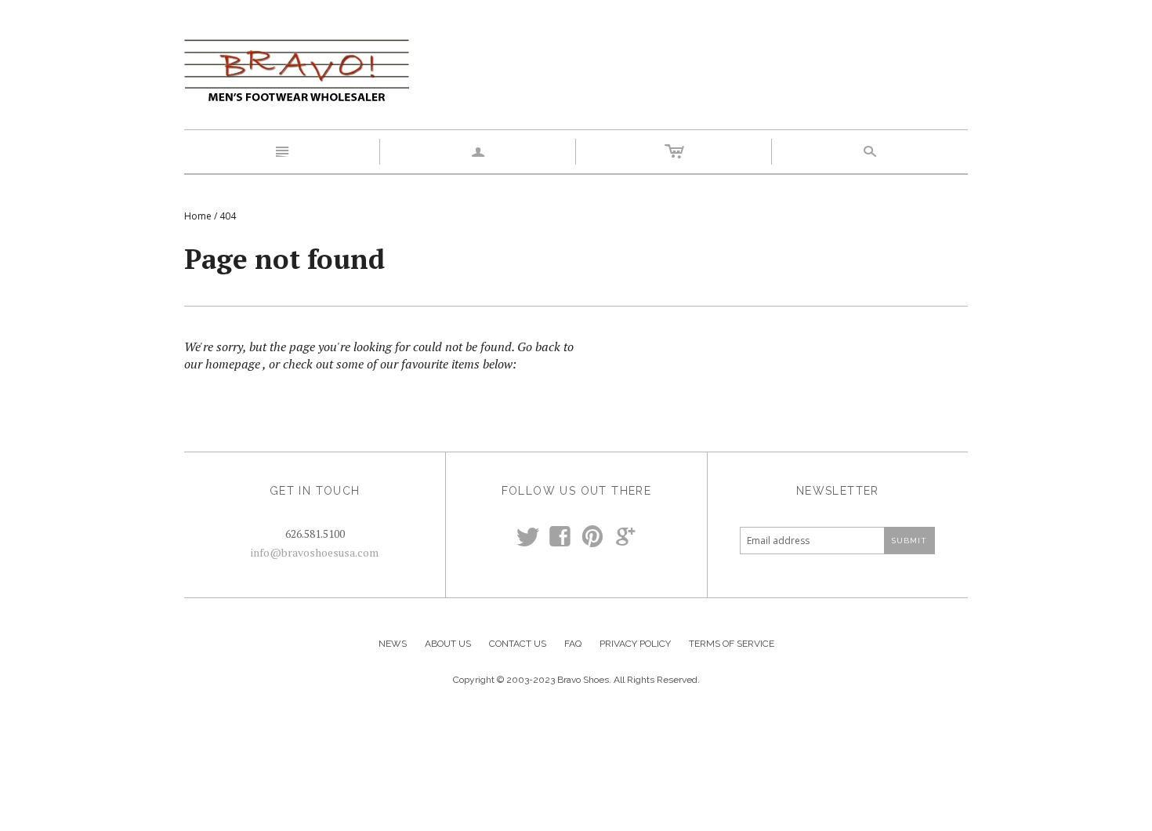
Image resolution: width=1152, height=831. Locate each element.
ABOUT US (448, 643)
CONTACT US (517, 643)
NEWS (393, 643)
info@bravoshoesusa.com (315, 552)
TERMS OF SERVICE (731, 643)
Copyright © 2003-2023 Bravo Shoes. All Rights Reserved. (576, 679)
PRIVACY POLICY (635, 643)
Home (198, 216)
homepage (232, 363)
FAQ (572, 643)
